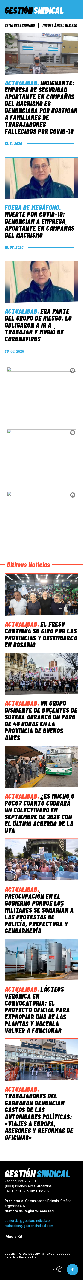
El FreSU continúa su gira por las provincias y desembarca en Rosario (41, 634)
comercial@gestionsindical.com (28, 1221)
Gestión (34, 9)
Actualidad (21, 82)
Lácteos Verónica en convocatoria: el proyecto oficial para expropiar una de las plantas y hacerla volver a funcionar (37, 1010)
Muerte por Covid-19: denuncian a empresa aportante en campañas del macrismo (39, 224)
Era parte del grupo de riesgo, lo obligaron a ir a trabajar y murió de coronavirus (38, 325)
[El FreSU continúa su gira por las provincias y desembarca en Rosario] (41, 594)
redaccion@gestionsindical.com (29, 1226)
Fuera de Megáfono (32, 207)
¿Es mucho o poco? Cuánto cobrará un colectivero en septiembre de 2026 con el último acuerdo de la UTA (39, 813)
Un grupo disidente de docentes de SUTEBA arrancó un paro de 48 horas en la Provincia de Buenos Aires (41, 720)
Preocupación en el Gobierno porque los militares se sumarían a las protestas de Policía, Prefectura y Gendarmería (39, 913)
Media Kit (14, 1236)
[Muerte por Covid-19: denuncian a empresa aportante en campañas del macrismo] (41, 178)
